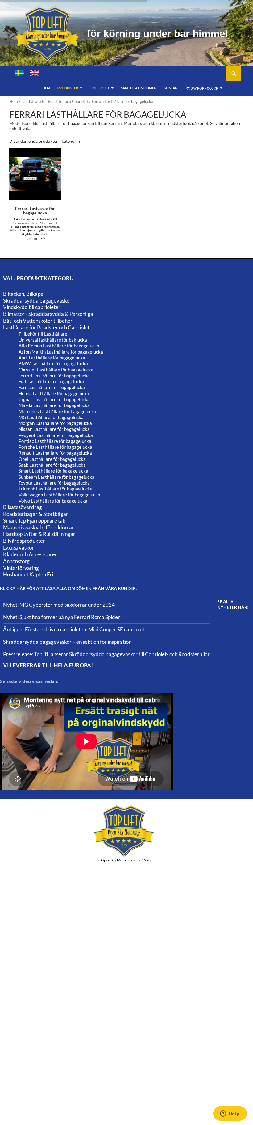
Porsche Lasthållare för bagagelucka (55, 447)
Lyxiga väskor (18, 547)
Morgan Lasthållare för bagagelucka (55, 423)
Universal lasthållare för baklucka (53, 339)
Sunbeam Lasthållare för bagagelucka (56, 477)
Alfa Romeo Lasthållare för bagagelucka (59, 345)
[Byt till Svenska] (19, 73)
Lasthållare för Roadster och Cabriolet (54, 101)
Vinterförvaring (21, 568)
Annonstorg (16, 561)
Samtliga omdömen (138, 88)
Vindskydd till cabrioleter (31, 307)
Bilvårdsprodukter (24, 540)
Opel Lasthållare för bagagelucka (52, 459)
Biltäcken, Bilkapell (24, 294)
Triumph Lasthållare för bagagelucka (56, 488)
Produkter (67, 88)
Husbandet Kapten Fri (28, 574)
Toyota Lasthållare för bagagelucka (54, 483)
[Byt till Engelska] (35, 73)
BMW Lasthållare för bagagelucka (53, 363)
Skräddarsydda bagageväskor (37, 300)
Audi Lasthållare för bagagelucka (52, 357)
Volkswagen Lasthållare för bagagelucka (59, 494)
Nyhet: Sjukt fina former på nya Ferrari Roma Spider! (62, 617)
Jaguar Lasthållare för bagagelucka (54, 399)
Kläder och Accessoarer (30, 554)
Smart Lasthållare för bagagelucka (53, 470)
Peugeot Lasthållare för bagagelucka (56, 435)
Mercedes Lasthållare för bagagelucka (57, 411)
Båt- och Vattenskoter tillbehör (38, 320)
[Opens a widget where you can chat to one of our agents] (230, 1114)
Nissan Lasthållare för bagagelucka (54, 429)
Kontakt (171, 88)
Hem (46, 88)
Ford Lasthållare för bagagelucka (52, 387)
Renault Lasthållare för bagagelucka (55, 453)
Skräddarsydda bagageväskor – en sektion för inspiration (67, 642)
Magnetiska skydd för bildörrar (38, 527)
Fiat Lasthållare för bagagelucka (51, 381)
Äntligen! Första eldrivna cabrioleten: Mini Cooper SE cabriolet (73, 629)
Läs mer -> (35, 223)
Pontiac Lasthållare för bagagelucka (55, 441)
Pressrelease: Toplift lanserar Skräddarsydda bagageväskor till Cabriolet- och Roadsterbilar (106, 654)
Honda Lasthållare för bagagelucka (54, 393)
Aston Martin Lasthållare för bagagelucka (61, 351)
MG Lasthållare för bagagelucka (51, 417)
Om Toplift (99, 88)
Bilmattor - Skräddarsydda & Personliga (48, 314)
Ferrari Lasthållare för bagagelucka (54, 375)
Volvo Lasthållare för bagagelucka (53, 500)
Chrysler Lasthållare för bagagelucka (56, 369)
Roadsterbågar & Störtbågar (35, 514)
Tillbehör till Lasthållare (43, 334)
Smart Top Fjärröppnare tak (34, 520)
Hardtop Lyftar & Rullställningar (39, 534)
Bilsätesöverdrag (22, 507)
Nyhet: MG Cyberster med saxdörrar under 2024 (59, 604)
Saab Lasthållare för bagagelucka (52, 465)
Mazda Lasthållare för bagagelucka (54, 405)
